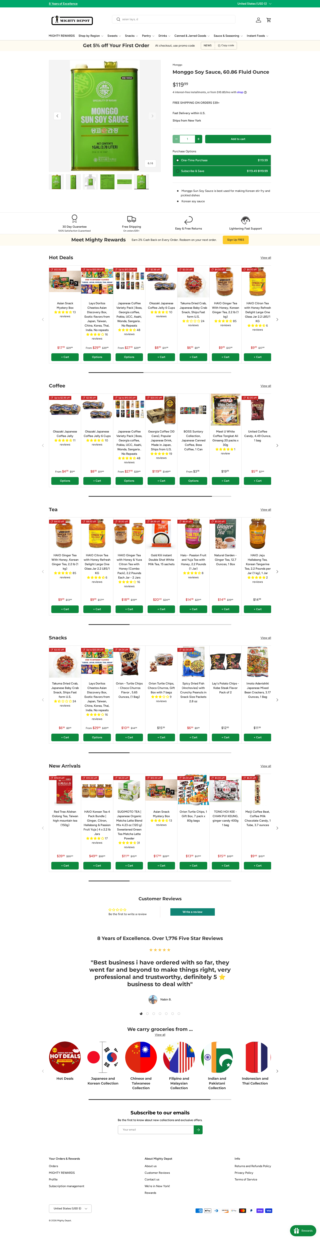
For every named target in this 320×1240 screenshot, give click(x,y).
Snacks (129, 35)
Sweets (112, 35)
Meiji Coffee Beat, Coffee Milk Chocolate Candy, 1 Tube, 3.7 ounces (258, 818)
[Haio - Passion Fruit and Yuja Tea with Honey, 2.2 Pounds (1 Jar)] (193, 533)
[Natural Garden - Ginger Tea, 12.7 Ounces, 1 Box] (225, 533)
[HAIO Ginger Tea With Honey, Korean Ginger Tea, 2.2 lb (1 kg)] (225, 281)
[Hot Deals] (65, 1057)
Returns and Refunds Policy (253, 1166)
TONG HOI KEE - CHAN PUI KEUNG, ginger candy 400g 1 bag (226, 818)
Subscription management (66, 1186)
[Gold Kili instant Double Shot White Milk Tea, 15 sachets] (161, 533)
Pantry (146, 35)
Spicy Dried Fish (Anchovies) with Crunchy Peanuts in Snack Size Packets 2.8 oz (193, 692)
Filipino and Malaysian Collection (179, 1083)
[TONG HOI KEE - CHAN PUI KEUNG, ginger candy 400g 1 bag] (225, 790)
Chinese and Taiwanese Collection (140, 1083)
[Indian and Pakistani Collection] (217, 1057)
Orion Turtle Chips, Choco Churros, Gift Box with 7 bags (161, 688)
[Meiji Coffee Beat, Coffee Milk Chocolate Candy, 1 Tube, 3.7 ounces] (258, 790)
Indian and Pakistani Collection (217, 1083)
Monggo (177, 64)
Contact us (152, 1179)
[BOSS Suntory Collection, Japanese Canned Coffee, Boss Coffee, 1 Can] (193, 410)
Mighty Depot (64, 1220)
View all (266, 257)
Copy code (227, 45)
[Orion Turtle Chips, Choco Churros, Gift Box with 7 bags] (161, 662)
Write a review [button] (192, 912)
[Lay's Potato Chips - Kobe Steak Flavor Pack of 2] (225, 662)
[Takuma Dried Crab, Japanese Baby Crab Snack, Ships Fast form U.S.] (193, 281)
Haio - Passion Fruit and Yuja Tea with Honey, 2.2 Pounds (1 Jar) (193, 561)
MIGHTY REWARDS (62, 35)
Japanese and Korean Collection (103, 1081)
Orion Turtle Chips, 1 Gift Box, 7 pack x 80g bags (193, 816)
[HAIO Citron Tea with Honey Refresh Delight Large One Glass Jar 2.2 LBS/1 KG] (258, 281)
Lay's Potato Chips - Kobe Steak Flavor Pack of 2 (225, 688)
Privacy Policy (244, 1173)
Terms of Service (246, 1179)
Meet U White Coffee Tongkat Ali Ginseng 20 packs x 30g (225, 438)
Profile (53, 1179)
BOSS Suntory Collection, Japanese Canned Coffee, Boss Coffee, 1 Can (193, 440)
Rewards (150, 1193)
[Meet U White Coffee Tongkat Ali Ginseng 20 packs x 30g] (225, 410)
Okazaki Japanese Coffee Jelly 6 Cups (161, 305)
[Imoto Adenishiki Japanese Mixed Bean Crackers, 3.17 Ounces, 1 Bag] (258, 662)
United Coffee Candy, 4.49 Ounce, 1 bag (257, 436)
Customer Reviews (157, 1173)
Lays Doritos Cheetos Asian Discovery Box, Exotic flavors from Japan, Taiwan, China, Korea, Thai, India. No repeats (97, 317)
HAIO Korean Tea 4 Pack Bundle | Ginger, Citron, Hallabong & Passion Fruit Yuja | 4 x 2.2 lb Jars (97, 823)
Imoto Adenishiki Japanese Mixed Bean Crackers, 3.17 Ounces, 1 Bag (257, 690)
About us (150, 1166)
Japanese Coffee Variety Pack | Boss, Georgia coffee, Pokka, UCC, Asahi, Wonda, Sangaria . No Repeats (129, 314)
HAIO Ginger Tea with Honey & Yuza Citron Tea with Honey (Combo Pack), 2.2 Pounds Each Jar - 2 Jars (129, 566)
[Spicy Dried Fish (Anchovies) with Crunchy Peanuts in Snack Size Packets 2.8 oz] (193, 662)
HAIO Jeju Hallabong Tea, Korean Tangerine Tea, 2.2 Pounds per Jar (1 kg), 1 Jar (258, 564)
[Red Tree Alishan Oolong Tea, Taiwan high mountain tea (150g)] (65, 790)
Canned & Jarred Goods (190, 35)
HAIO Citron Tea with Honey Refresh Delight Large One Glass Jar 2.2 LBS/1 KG (257, 312)
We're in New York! (157, 1186)
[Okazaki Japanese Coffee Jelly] (65, 410)
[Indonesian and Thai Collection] (255, 1057)
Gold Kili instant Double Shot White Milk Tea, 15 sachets (161, 559)
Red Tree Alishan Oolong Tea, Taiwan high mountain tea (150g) (65, 818)
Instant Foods (256, 35)
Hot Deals (65, 1079)
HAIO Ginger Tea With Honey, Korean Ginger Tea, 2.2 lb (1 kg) (225, 310)
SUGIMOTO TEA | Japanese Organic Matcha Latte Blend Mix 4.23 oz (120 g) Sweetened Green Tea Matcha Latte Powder (129, 825)
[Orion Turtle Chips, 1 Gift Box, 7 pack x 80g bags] (193, 790)
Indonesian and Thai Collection (255, 1081)
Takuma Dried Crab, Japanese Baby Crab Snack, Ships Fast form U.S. (193, 310)
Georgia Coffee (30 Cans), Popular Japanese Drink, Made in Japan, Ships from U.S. (161, 440)
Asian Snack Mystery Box (65, 305)
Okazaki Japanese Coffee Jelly (65, 434)
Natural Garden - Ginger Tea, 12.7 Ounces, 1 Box (225, 559)
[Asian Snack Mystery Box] (65, 281)
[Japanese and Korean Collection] (103, 1057)
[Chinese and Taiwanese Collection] (141, 1057)
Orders (53, 1166)
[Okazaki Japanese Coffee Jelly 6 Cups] (161, 281)
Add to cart (238, 139)
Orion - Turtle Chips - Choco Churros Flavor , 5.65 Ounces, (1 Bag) (129, 690)
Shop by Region (89, 35)
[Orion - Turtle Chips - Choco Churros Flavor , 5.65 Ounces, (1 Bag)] (129, 662)
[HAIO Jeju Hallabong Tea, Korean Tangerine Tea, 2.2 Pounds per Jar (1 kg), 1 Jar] (258, 533)
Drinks (163, 35)
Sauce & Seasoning (226, 35)
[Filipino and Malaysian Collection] (179, 1057)
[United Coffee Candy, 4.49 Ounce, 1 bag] (258, 410)
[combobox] (173, 19)
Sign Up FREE (235, 239)
